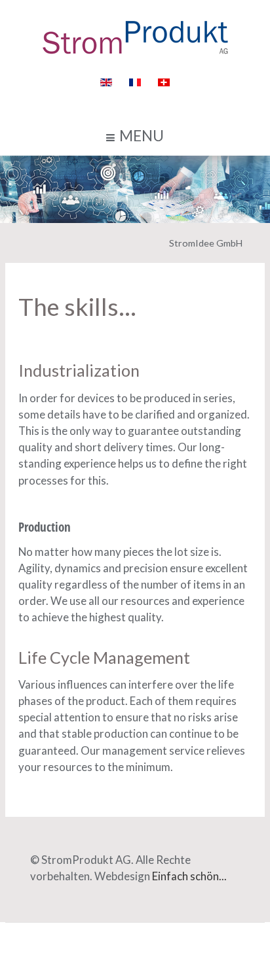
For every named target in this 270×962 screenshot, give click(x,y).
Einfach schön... (189, 876)
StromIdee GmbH (205, 243)
